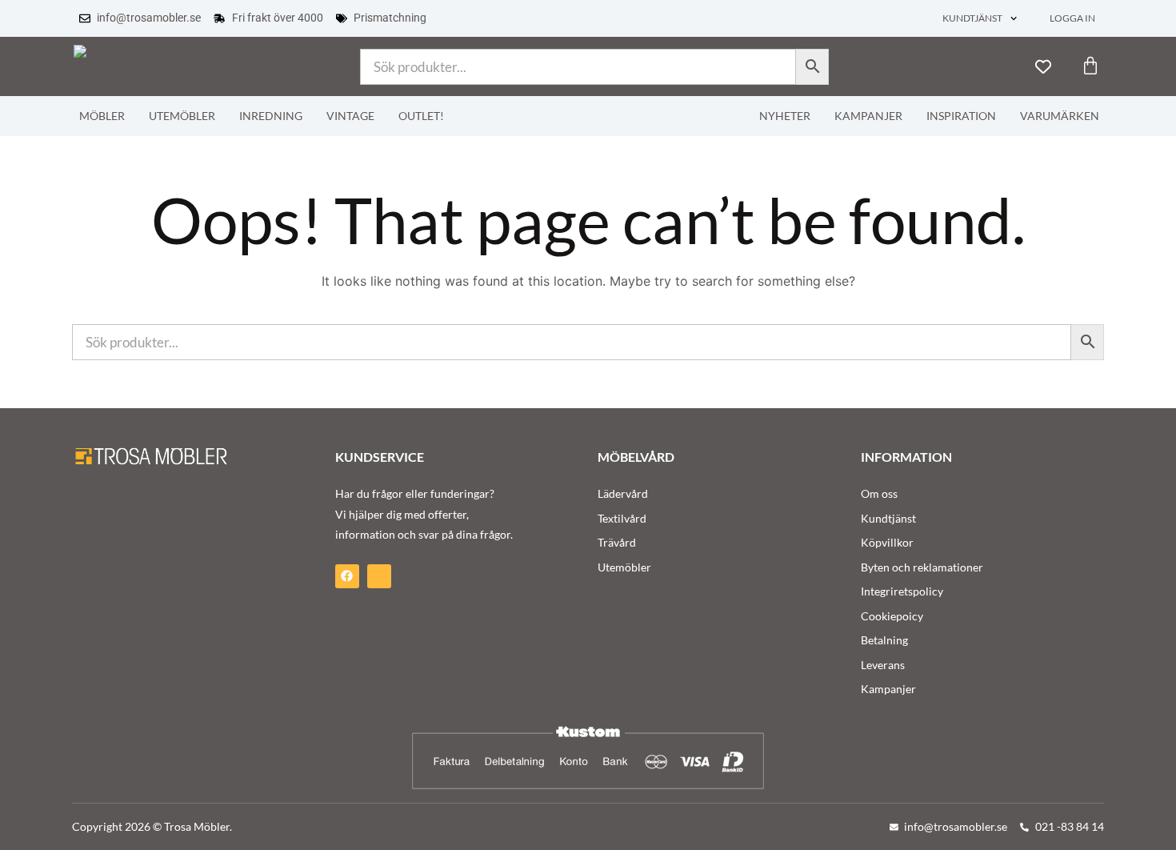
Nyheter (784, 116)
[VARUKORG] (1090, 66)
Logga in (1072, 18)
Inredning (270, 116)
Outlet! (421, 116)
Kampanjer (868, 116)
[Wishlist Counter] (1043, 66)
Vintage (350, 116)
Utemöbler (182, 116)
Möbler (102, 116)
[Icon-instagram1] (379, 576)
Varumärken (1059, 116)
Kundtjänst (972, 18)
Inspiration (961, 116)
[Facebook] (347, 576)
